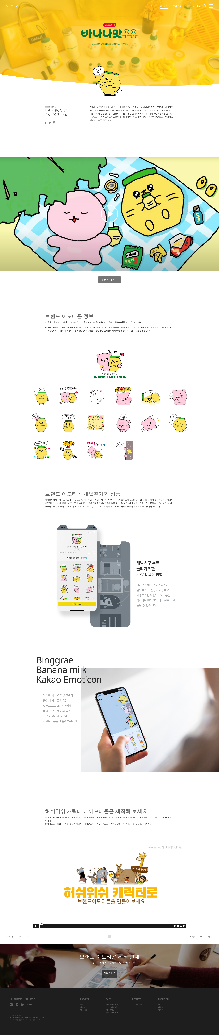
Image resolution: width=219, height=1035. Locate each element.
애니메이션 (110, 1010)
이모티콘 (164, 6)
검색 (205, 5)
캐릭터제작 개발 (112, 1004)
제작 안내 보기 (109, 974)
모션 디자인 (178, 6)
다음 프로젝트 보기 (200, 936)
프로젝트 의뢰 (195, 6)
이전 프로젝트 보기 (19, 936)
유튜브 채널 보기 (109, 279)
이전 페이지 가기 (109, 936)
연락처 (160, 1010)
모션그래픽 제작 (112, 1012)
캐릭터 (151, 6)
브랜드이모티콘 (112, 1007)
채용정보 (161, 1007)
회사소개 (161, 1004)
